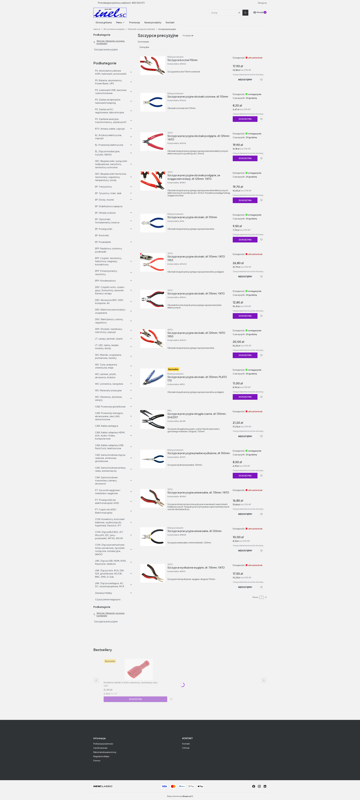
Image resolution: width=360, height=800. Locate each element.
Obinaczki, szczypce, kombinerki (141, 29)
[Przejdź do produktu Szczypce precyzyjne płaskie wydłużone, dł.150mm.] (152, 458)
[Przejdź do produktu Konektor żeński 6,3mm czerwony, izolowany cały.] (139, 669)
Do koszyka (245, 119)
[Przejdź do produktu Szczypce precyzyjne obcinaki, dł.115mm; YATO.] (152, 299)
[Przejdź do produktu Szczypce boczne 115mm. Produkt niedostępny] (152, 65)
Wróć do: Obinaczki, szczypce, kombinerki (111, 42)
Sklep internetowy (179, 796)
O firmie (185, 748)
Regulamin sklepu (101, 756)
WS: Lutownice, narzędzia (114, 29)
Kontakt (186, 743)
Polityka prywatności (103, 743)
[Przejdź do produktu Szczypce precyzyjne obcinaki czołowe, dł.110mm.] (152, 102)
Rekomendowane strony (104, 752)
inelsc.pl (96, 29)
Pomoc (96, 760)
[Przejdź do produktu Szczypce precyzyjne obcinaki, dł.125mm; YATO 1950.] (152, 338)
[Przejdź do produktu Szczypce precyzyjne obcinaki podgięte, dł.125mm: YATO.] (152, 141)
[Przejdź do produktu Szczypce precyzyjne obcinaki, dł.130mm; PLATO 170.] (152, 377)
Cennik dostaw (100, 748)
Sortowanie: (143, 41)
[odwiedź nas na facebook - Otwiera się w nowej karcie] (253, 786)
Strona (255, 597)
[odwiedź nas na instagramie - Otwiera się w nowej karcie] (259, 786)
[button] (245, 13)
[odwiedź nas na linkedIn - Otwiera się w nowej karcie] (265, 786)
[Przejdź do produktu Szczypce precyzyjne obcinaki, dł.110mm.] (152, 222)
